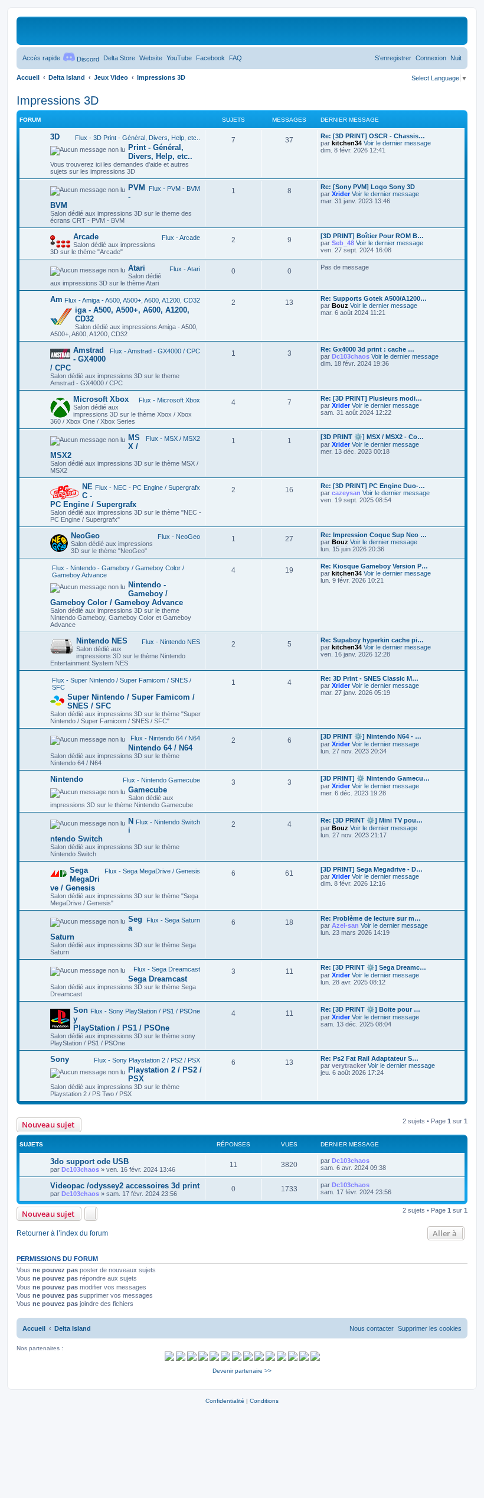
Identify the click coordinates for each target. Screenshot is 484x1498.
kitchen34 (347, 143)
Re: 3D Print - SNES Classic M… (369, 678)
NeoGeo (85, 535)
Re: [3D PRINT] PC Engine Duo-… (373, 485)
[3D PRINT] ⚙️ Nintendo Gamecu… (375, 778)
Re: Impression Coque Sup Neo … (374, 534)
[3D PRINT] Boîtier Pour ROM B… (372, 235)
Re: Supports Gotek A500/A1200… (374, 298)
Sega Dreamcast (157, 978)
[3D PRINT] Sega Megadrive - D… (372, 869)
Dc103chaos (350, 356)
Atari (136, 268)
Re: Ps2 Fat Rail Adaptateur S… (369, 1058)
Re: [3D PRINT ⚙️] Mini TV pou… (372, 820)
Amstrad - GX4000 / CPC (78, 359)
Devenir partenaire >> (242, 1370)
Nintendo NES (101, 640)
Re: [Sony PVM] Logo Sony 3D (368, 186)
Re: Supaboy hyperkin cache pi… (372, 640)
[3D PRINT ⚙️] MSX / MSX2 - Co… (372, 436)
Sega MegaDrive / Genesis (75, 879)
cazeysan (346, 492)
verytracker (349, 1065)
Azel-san (345, 925)
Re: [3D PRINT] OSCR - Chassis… (373, 135)
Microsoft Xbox (101, 399)
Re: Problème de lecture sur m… (371, 918)
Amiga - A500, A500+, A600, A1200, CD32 (119, 309)
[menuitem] (119, 58)
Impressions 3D (58, 100)
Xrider (341, 193)
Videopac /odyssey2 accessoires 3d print (125, 1185)
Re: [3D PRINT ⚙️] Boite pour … (370, 1009)
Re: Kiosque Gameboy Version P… (374, 566)
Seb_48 (343, 242)
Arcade (86, 236)
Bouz (340, 305)
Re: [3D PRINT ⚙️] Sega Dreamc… (373, 967)
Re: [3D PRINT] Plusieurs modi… (371, 398)
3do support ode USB (89, 1161)
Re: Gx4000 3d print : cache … (367, 349)
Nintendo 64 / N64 (160, 747)
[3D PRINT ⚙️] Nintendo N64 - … (371, 736)
